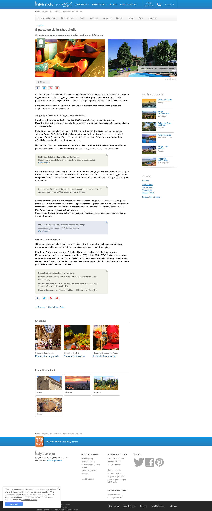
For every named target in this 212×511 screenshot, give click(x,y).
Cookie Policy (72, 509)
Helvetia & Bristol (88, 461)
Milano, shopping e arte (47, 356)
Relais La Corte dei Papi (164, 124)
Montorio (84, 473)
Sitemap (173, 505)
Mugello (97, 392)
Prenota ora (43, 163)
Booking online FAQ (115, 497)
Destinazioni (82, 4)
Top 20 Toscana (87, 479)
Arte (141, 18)
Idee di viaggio (98, 4)
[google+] (57, 88)
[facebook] (37, 88)
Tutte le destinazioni (47, 18)
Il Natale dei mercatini (104, 356)
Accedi (149, 3)
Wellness (94, 18)
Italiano (169, 4)
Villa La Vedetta (165, 100)
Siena (39, 414)
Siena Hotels (147, 190)
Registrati (149, 5)
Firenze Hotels (147, 187)
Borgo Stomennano (163, 112)
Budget (113, 4)
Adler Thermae (164, 135)
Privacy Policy (60, 509)
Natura (131, 18)
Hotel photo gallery (114, 470)
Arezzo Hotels (147, 185)
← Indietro (39, 26)
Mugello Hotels (148, 193)
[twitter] (44, 88)
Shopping (152, 18)
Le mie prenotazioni (115, 494)
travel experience (54, 460)
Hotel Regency (87, 458)
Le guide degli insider (115, 476)
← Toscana (40, 307)
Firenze (68, 392)
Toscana (145, 181)
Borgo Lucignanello (89, 470)
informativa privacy (29, 500)
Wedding (107, 18)
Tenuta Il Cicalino (114, 461)
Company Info (63, 507)
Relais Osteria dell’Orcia (116, 458)
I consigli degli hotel (115, 473)
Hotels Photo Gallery (57, 307)
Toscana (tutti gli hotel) (151, 197)
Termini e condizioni (44, 509)
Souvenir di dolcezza (74, 356)
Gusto (82, 18)
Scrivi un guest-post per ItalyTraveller (116, 480)
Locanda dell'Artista (162, 159)
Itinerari (119, 18)
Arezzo (40, 392)
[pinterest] (50, 88)
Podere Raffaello (114, 464)
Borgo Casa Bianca (163, 147)
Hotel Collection (128, 4)
